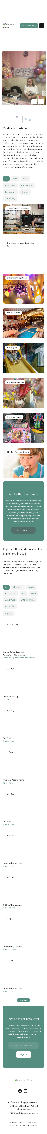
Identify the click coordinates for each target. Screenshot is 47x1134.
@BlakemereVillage (18, 1034)
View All (8, 613)
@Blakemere (23, 1037)
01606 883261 (26, 1109)
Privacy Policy (14, 1125)
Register (24, 1054)
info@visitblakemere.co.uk (26, 1113)
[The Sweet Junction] (24, 78)
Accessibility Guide (16, 1122)
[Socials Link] (20, 1092)
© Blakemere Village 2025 (28, 1125)
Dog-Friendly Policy (30, 1122)
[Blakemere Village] (23, 1080)
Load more (23, 1000)
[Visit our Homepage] (9, 25)
